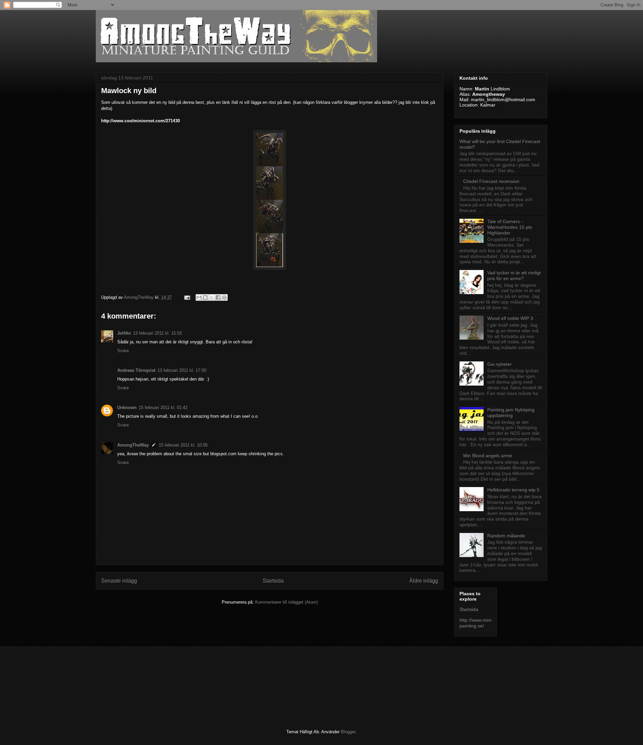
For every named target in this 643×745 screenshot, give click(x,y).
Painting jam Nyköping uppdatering (510, 412)
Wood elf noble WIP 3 (510, 318)
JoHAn (124, 333)
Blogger (348, 731)
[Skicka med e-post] (199, 297)
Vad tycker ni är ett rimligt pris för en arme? (514, 275)
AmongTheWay (133, 445)
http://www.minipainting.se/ (475, 622)
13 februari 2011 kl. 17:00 (181, 370)
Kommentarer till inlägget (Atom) (286, 602)
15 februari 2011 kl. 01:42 (163, 407)
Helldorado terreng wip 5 (513, 489)
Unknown (127, 407)
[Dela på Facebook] (218, 297)
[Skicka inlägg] (187, 297)
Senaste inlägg (119, 581)
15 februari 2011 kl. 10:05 (183, 445)
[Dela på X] (211, 297)
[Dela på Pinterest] (224, 297)
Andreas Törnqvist (136, 370)
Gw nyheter (499, 364)
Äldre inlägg (423, 581)
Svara (123, 350)
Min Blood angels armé (487, 455)
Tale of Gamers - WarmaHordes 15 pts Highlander (509, 227)
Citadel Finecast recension (491, 181)
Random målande (506, 535)
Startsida (273, 581)
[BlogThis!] (205, 297)
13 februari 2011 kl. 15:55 (157, 333)
